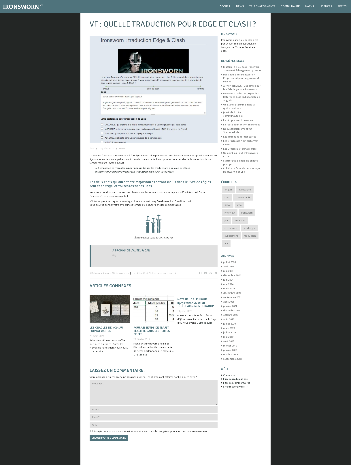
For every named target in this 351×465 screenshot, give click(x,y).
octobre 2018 (230, 354)
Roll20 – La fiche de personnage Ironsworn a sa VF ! (241, 170)
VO (226, 243)
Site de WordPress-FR (235, 386)
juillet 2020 (229, 323)
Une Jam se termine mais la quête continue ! (239, 106)
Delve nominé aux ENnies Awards (110, 273)
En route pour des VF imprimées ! (242, 124)
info (239, 205)
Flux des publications (235, 379)
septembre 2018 (232, 358)
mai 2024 (228, 284)
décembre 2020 (232, 310)
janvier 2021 (230, 306)
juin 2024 (228, 279)
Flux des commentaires (236, 382)
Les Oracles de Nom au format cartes (106, 329)
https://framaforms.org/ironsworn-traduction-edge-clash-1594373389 (134, 171)
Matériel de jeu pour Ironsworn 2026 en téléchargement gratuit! (195, 303)
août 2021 (228, 301)
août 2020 (228, 319)
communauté (243, 197)
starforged (250, 228)
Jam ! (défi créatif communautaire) (233, 114)
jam (226, 220)
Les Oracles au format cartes (239, 148)
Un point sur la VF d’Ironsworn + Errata (241, 154)
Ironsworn (247, 212)
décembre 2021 (232, 292)
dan (92, 148)
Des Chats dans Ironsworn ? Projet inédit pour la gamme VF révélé (241, 78)
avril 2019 (228, 341)
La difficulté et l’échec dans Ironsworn (153, 273)
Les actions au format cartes (239, 136)
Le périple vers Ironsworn (238, 120)
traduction (250, 235)
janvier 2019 (230, 350)
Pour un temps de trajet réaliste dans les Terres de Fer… (151, 331)
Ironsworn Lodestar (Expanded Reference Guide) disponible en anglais (241, 97)
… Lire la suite (204, 322)
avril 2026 (228, 266)
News (122, 148)
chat (226, 197)
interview (229, 212)
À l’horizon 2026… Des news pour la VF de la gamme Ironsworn (242, 87)
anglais (228, 189)
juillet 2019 (229, 332)
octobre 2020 (230, 314)
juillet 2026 (229, 262)
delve (227, 205)
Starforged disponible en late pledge (240, 162)
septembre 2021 (232, 297)
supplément (231, 235)
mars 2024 (229, 288)
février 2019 (230, 345)
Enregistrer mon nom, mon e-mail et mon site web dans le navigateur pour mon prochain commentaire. (150, 431)
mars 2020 (229, 328)
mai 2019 (228, 336)
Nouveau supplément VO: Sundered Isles (237, 130)
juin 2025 (228, 271)
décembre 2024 (232, 275)
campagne (245, 189)
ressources (230, 228)
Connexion (229, 375)
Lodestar (240, 220)
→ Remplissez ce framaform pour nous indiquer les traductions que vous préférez (142, 168)
